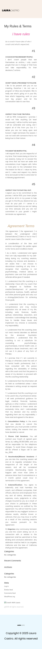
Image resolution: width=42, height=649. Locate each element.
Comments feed (10, 593)
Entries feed (8, 590)
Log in (6, 586)
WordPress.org (9, 596)
